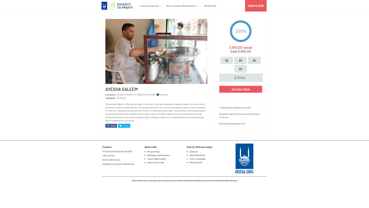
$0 (226, 60)
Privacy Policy (153, 151)
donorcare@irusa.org (111, 160)
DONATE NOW (256, 5)
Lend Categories (149, 5)
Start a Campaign (197, 159)
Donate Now (241, 89)
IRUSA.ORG (210, 5)
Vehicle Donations (197, 155)
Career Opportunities (156, 159)
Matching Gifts (196, 162)
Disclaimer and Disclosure (158, 155)
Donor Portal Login (155, 162)
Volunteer (194, 151)
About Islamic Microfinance (181, 5)
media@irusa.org (109, 164)
